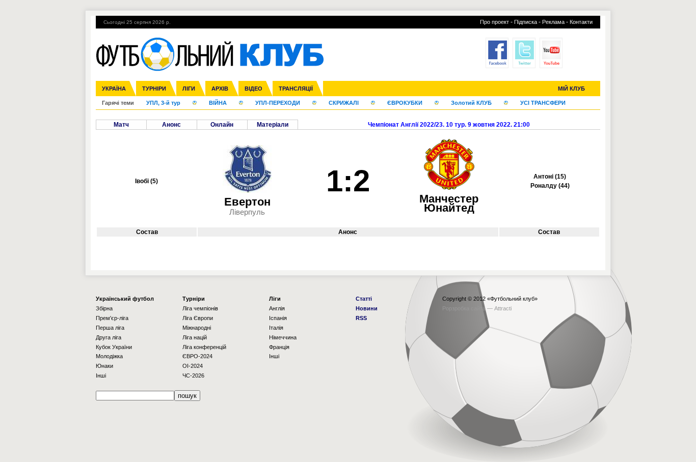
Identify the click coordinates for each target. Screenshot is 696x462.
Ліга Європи (197, 318)
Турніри (154, 88)
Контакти (581, 22)
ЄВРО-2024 (197, 356)
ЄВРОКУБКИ (404, 103)
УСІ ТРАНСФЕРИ (543, 103)
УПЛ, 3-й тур (163, 103)
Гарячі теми (118, 103)
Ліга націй (194, 337)
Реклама (553, 22)
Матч (121, 124)
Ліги (188, 88)
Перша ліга (110, 328)
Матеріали (272, 124)
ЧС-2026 (193, 375)
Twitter (524, 53)
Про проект (494, 22)
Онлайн (221, 124)
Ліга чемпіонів (200, 308)
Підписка (525, 22)
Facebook (497, 53)
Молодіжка (109, 356)
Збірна (104, 308)
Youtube (551, 53)
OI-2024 (192, 366)
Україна (114, 88)
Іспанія (278, 318)
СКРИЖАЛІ (344, 103)
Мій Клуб (571, 88)
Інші (101, 375)
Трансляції (296, 88)
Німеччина (283, 337)
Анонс (171, 124)
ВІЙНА (218, 103)
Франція (279, 347)
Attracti (503, 308)
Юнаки (104, 366)
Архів (219, 88)
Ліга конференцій (204, 347)
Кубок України (114, 347)
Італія (276, 328)
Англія (277, 308)
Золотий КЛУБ (471, 103)
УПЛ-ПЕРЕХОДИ (277, 103)
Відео (253, 88)
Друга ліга (108, 337)
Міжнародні (196, 328)
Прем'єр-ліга (112, 318)
